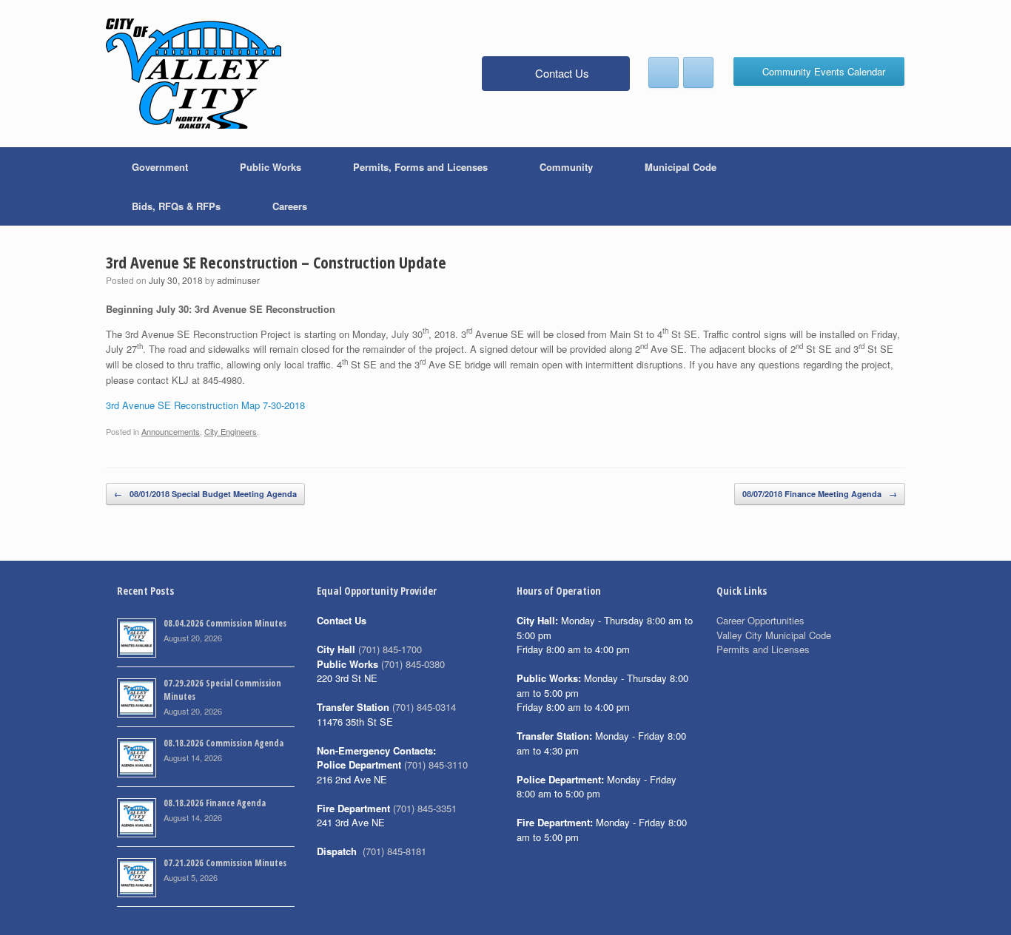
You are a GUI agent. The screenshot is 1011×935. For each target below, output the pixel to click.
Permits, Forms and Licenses (420, 167)
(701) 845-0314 (424, 707)
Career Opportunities (760, 620)
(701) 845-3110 (436, 764)
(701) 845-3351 (425, 808)
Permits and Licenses (763, 649)
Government (160, 167)
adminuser (238, 280)
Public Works (270, 167)
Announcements (170, 431)
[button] (883, 186)
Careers (289, 206)
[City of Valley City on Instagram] (698, 72)
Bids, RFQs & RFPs (176, 206)
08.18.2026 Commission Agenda (223, 743)
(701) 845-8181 (394, 851)
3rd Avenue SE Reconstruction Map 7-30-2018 (205, 405)
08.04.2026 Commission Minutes (225, 623)
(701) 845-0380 (413, 664)
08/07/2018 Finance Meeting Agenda (819, 493)
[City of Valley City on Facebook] (663, 72)
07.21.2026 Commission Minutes (225, 863)
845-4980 (222, 380)
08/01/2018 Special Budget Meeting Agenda (205, 493)
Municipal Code (680, 167)
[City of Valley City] (193, 73)
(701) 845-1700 (390, 649)
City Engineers (230, 431)
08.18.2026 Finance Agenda (215, 803)
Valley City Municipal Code (773, 635)
